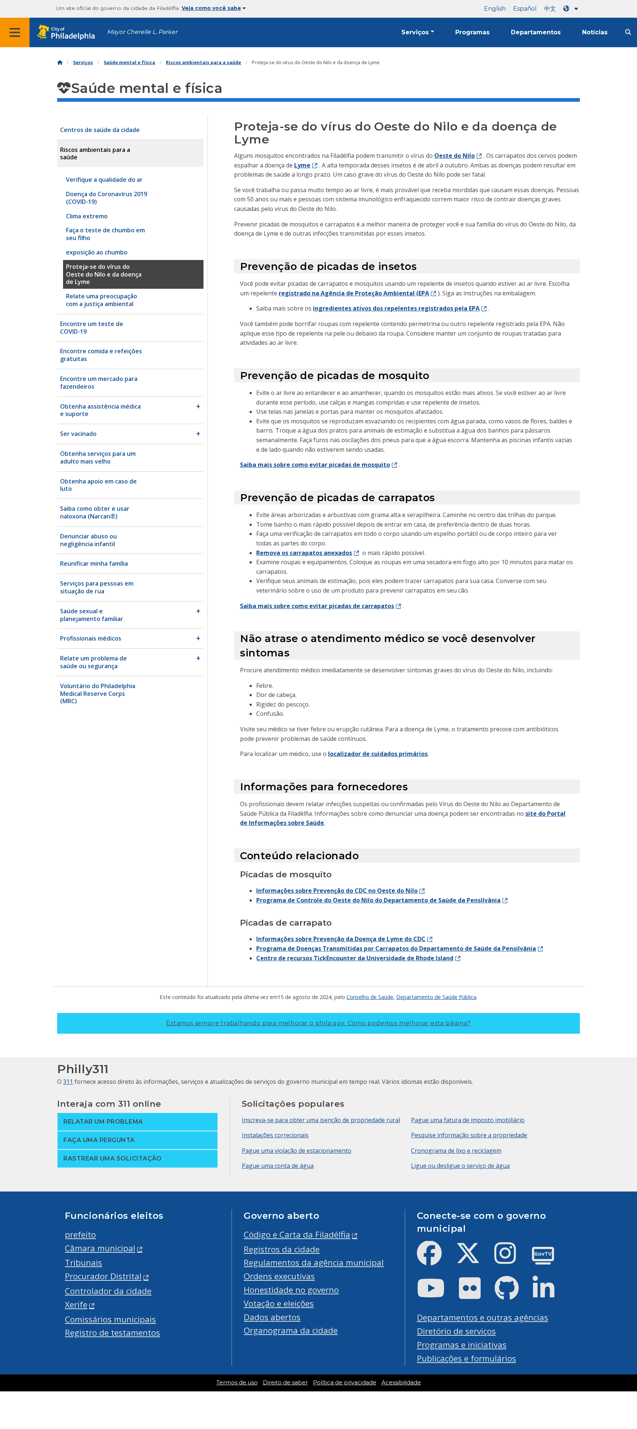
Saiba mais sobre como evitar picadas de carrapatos (317, 606)
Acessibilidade (401, 1382)
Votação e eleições (279, 1303)
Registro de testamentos (112, 1332)
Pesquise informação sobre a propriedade (469, 1135)
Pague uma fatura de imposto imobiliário (468, 1120)
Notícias (595, 32)
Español (525, 8)
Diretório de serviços (456, 1331)
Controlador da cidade (108, 1291)
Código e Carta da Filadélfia (297, 1234)
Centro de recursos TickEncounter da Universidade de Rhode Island (354, 958)
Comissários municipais (110, 1319)
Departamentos (536, 32)
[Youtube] (437, 1294)
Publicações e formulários (466, 1358)
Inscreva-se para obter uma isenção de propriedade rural (321, 1120)
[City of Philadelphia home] (68, 33)
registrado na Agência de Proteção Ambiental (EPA (354, 293)
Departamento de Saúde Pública (436, 996)
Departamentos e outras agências (482, 1317)
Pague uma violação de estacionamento (296, 1151)
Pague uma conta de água (278, 1166)
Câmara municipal (100, 1248)
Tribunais (83, 1262)
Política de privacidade (344, 1382)
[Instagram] (511, 1259)
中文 (550, 8)
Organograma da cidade (291, 1330)
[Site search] (628, 32)
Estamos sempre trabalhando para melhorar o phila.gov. (318, 1023)
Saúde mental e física (129, 62)
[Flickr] (475, 1294)
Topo (615, 1353)
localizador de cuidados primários (378, 754)
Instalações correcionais (275, 1135)
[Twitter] (474, 1259)
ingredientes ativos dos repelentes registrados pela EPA (396, 308)
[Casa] (59, 62)
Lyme (302, 165)
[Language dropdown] (572, 9)
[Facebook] (435, 1259)
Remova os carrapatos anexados (304, 553)
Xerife (76, 1304)
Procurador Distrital (103, 1276)
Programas (472, 32)
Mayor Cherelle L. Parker (142, 31)
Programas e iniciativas (462, 1344)
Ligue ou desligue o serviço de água (460, 1166)
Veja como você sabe (211, 8)
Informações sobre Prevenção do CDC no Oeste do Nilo (337, 891)
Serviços (415, 32)
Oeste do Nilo (454, 156)
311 (68, 1082)
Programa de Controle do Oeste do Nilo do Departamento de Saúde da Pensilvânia (378, 900)
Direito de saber (285, 1382)
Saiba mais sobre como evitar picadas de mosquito (315, 465)
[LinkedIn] (549, 1294)
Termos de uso (237, 1382)
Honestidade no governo (291, 1290)
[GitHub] (512, 1294)
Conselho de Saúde (370, 996)
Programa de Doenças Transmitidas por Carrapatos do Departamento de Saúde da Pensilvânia (396, 948)
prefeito (80, 1234)
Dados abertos (272, 1317)
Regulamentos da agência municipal (314, 1262)
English (495, 8)
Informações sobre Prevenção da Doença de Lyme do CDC (340, 939)
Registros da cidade (282, 1249)
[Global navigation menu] (14, 32)
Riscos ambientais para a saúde (203, 62)
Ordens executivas (279, 1276)
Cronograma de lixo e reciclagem (456, 1151)
